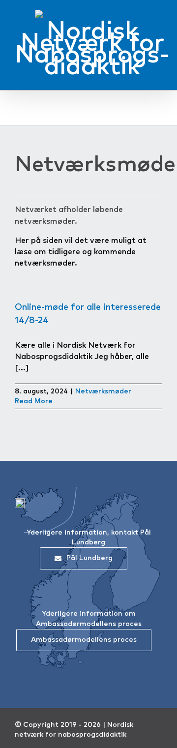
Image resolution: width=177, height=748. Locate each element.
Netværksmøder (103, 391)
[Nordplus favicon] (20, 502)
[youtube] (156, 717)
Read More (34, 401)
